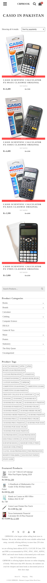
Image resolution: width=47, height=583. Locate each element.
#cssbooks (13, 366)
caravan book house (30, 378)
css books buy (30, 398)
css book (7, 398)
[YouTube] (28, 532)
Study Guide (8, 459)
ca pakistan (29, 374)
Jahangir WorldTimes (12, 447)
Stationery (7, 344)
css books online (31, 407)
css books (17, 398)
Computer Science (10, 321)
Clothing (6, 316)
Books (5, 303)
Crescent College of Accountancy (18, 394)
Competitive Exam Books (14, 386)
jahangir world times (29, 443)
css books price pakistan (13, 423)
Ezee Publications (11, 439)
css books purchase (35, 423)
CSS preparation (10, 435)
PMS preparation (35, 451)
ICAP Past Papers (28, 439)
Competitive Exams (35, 386)
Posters (5, 339)
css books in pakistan (12, 407)
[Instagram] (23, 532)
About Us (17, 576)
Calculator (7, 312)
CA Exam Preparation (12, 374)
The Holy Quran (9, 348)
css (37, 394)
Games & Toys (8, 330)
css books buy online (12, 403)
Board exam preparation (14, 370)
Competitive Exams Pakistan (15, 390)
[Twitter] (18, 532)
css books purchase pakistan (15, 431)
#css (5, 366)
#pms (29, 366)
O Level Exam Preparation (14, 451)
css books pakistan (36, 415)
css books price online (29, 419)
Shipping (25, 576)
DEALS (6, 326)
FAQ (31, 576)
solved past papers (30, 455)
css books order (10, 411)
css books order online (30, 411)
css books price (10, 419)
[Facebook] (13, 532)
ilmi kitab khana (10, 443)
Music (5, 335)
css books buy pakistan (34, 403)
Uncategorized (8, 353)
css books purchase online (15, 427)
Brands (5, 307)
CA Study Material (11, 382)
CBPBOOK (25, 382)
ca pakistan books (11, 378)
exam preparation (27, 435)
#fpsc (22, 366)
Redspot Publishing (11, 455)
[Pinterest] (34, 532)
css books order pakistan (14, 415)
